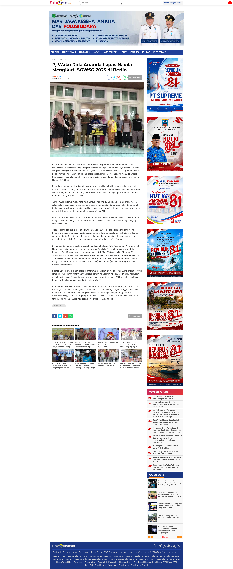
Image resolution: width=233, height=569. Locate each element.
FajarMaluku (100, 565)
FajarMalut (112, 565)
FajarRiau (108, 556)
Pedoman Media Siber (90, 552)
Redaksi (57, 552)
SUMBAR (146, 52)
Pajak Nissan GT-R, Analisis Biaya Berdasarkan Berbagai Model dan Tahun (167, 459)
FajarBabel (174, 556)
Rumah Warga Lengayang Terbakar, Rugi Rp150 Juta (169, 516)
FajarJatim (104, 559)
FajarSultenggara (172, 559)
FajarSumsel (132, 556)
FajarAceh (71, 556)
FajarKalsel (139, 562)
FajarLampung (161, 556)
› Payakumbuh (62, 59)
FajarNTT (171, 562)
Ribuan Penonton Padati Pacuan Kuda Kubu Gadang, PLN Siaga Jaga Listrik (169, 483)
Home (54, 59)
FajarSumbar (59, 556)
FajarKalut (102, 562)
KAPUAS (96, 52)
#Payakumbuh (59, 306)
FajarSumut (82, 556)
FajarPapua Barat (139, 565)
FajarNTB (161, 562)
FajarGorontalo (76, 562)
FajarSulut (132, 559)
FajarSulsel (62, 562)
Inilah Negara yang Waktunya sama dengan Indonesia (165, 398)
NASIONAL (134, 52)
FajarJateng (92, 559)
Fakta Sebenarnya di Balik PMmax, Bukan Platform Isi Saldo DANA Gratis (167, 404)
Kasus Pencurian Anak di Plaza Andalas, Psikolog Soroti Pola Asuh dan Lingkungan (168, 529)
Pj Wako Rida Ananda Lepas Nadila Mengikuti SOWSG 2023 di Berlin (92, 67)
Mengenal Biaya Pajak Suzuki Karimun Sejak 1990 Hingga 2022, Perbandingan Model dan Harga (167, 430)
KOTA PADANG (159, 52)
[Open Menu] (230, 2)
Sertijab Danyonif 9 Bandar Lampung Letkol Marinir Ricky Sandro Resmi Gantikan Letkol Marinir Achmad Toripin (166, 413)
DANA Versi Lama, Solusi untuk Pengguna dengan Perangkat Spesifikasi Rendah (166, 422)
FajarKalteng (126, 562)
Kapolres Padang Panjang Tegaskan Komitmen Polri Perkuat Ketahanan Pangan (169, 494)
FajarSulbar (143, 559)
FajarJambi (119, 556)
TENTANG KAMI (69, 52)
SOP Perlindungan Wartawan (119, 552)
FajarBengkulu (146, 556)
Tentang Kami (70, 552)
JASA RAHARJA (110, 52)
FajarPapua (124, 565)
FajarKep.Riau (96, 556)
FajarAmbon (90, 562)
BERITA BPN (84, 52)
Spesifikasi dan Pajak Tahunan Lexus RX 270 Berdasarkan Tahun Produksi (167, 467)
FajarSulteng (157, 559)
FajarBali (89, 565)
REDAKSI (55, 52)
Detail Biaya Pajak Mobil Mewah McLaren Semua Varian (166, 453)
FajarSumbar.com (166, 552)
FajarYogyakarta (118, 559)
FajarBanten (58, 559)
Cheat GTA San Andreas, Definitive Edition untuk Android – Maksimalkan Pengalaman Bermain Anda (167, 439)
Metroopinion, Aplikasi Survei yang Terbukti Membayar (165, 447)
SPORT (124, 52)
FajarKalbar (113, 562)
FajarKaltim (150, 562)
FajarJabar (80, 559)
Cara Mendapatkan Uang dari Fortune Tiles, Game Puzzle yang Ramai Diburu (170, 506)
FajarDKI (69, 559)
